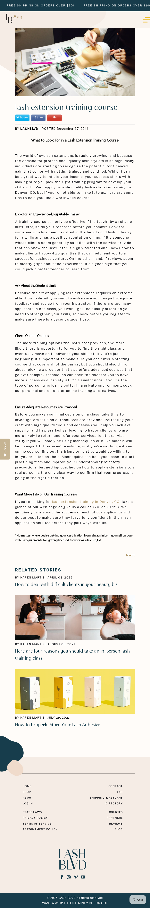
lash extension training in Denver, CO (86, 502)
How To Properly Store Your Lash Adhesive (57, 724)
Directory (114, 803)
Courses (116, 812)
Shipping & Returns (106, 797)
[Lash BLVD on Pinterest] (76, 877)
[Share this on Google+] (54, 118)
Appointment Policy (40, 829)
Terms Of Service (37, 823)
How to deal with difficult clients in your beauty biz (66, 584)
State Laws (32, 812)
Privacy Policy (35, 817)
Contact (115, 786)
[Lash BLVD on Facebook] (62, 877)
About (28, 797)
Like (40, 117)
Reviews (116, 823)
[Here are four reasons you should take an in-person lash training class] (75, 639)
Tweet (24, 117)
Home (27, 786)
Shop (27, 791)
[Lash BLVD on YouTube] (83, 877)
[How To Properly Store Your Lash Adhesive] (75, 713)
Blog (119, 829)
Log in (28, 803)
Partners (115, 817)
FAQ (120, 791)
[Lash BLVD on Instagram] (69, 877)
